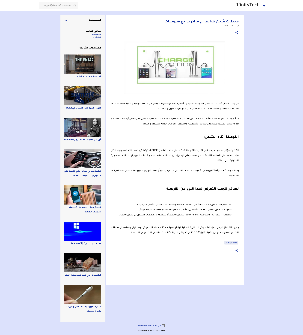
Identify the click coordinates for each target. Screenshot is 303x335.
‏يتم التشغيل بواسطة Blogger (149, 326)
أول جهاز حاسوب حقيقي (89, 76)
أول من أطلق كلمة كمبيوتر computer (82, 140)
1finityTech (248, 5)
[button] (237, 32)
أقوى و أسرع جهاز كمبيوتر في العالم (83, 108)
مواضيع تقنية (231, 243)
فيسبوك (96, 34)
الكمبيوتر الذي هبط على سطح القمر (83, 275)
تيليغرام (97, 37)
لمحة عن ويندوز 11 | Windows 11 (86, 244)
